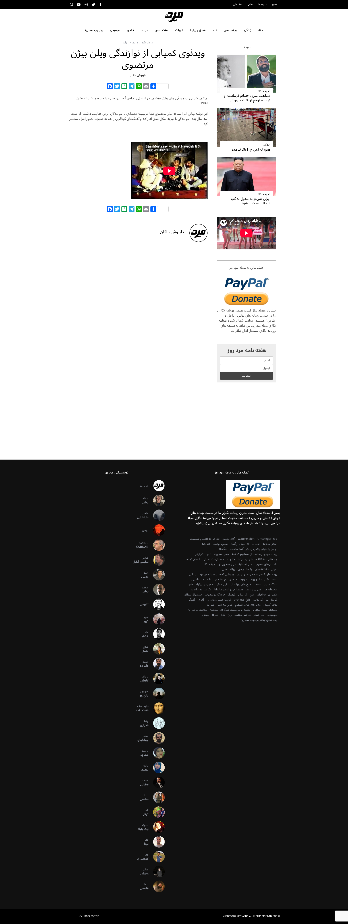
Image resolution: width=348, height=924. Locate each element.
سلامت (207, 579)
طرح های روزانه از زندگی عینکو (234, 584)
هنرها (215, 615)
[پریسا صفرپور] (156, 753)
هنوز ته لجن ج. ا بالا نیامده (251, 149)
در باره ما (262, 4)
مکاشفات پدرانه (197, 610)
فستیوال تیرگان (193, 595)
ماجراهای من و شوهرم (248, 605)
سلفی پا (195, 579)
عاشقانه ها (271, 589)
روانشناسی (228, 569)
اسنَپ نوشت (220, 544)
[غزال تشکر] (156, 649)
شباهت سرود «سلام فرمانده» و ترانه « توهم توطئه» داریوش (247, 98)
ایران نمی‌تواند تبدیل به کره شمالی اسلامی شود (250, 201)
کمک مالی (237, 4)
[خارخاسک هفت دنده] (156, 708)
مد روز (210, 605)
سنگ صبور (270, 584)
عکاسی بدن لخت (201, 589)
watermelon (246, 539)
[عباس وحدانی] (156, 871)
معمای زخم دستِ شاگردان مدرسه (230, 610)
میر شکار (259, 615)
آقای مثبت (228, 539)
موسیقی (272, 615)
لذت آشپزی (270, 605)
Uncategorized (267, 539)
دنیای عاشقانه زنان (266, 569)
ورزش (205, 615)
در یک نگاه (147, 42)
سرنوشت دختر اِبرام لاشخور (231, 579)
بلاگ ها (223, 549)
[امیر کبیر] (156, 619)
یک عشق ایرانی (268, 620)
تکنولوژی (199, 554)
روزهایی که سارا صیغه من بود (216, 574)
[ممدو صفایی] (156, 782)
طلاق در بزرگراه (205, 584)
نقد (223, 615)
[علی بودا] (156, 842)
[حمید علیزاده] (156, 664)
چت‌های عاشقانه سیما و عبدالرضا (257, 559)
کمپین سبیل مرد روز (219, 600)
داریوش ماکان (138, 75)
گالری (201, 600)
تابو (209, 554)
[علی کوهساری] (156, 856)
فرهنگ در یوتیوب (215, 595)
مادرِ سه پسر (224, 605)
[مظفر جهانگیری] (156, 738)
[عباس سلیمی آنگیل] (156, 560)
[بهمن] (156, 530)
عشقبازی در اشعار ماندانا (229, 589)
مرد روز (144, 486)
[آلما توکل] (156, 812)
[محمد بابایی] (156, 589)
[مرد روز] (156, 485)
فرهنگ (231, 595)
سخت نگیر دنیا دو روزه (263, 579)
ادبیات (256, 544)
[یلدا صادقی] (156, 797)
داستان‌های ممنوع (266, 564)
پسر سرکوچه (221, 554)
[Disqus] (138, 303)
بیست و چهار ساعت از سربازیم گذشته (254, 554)
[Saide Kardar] (156, 545)
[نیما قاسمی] (156, 886)
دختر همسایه (246, 564)
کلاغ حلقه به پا (242, 600)
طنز (191, 584)
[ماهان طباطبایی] (156, 515)
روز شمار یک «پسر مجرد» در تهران (257, 574)
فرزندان (242, 595)
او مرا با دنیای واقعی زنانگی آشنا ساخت (253, 549)
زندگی (266, 144)
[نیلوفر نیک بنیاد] (156, 827)
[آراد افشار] (156, 634)
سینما (257, 584)
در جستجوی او (227, 564)
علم (252, 595)
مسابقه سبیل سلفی (265, 610)
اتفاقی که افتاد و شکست (204, 539)
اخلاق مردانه (269, 544)
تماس (250, 4)
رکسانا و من (245, 569)
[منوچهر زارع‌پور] (156, 693)
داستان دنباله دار (214, 559)
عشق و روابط (254, 589)
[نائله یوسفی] (156, 767)
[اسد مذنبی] (156, 574)
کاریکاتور (258, 600)
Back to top (91, 916)
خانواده (231, 559)
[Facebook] (109, 86)
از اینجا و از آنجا (240, 544)
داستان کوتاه (194, 559)
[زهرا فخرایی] (156, 723)
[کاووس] (156, 604)
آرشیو (274, 4)
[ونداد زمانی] (156, 500)
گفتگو (191, 600)
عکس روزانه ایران (267, 595)
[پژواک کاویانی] (156, 678)
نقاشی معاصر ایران (239, 615)
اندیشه (206, 544)
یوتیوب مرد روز (250, 620)
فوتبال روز (271, 600)
